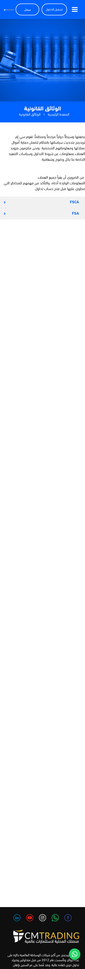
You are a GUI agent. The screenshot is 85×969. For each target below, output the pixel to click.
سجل (27, 9)
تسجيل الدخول (54, 9)
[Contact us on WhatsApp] (74, 954)
